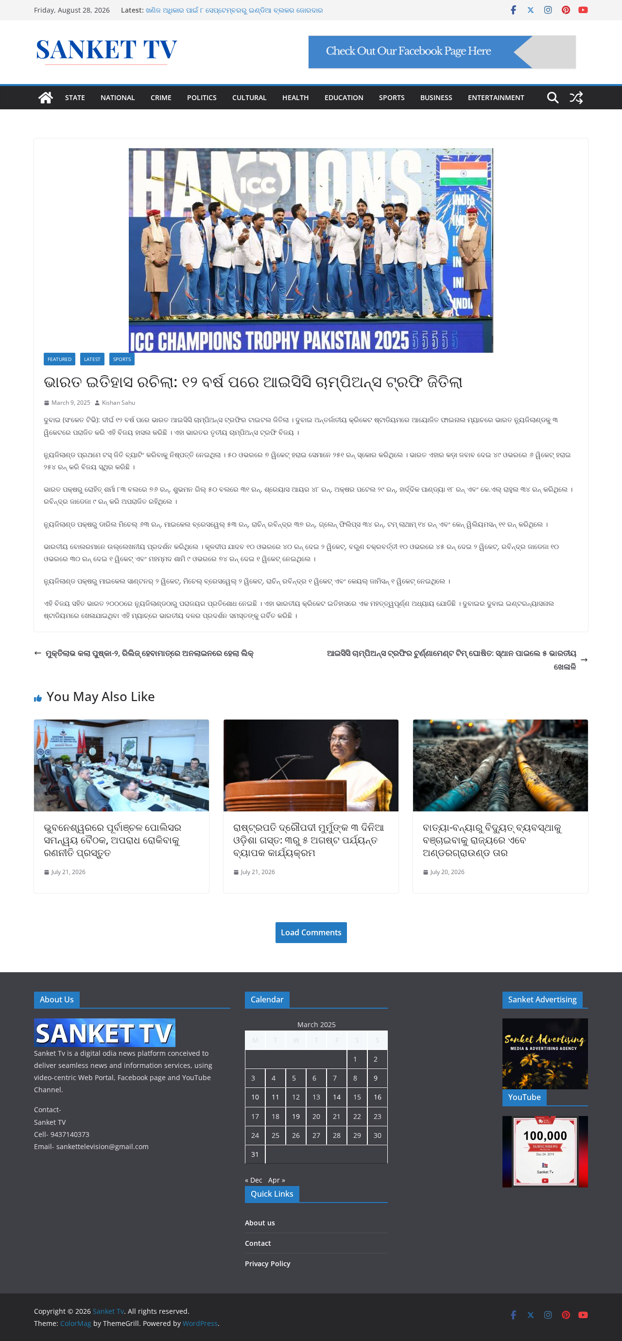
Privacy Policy (268, 1263)
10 (255, 1096)
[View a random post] (576, 97)
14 (337, 1096)
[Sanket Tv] (45, 97)
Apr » (276, 1180)
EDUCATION (344, 97)
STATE (75, 97)
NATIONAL (118, 97)
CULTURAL (249, 97)
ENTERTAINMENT (496, 97)
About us (260, 1222)
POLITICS (202, 97)
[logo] (104, 1024)
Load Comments (311, 932)
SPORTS (392, 97)
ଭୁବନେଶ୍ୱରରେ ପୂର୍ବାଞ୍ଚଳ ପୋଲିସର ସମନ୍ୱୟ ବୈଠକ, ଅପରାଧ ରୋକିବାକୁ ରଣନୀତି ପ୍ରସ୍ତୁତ (112, 840)
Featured (59, 359)
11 (275, 1096)
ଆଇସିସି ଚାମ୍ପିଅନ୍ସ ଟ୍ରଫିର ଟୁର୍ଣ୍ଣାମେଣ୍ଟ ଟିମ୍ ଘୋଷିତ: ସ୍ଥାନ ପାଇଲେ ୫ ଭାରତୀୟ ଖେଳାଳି (451, 660)
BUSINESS (436, 97)
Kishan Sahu (118, 402)
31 (255, 1154)
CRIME (161, 97)
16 (377, 1096)
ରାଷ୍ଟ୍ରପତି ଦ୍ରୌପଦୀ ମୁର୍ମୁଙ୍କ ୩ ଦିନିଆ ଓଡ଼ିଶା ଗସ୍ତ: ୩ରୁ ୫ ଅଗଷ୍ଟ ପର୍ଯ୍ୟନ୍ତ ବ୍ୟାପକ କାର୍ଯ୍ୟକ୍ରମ (308, 840)
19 (296, 1116)
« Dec (253, 1180)
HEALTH (295, 97)
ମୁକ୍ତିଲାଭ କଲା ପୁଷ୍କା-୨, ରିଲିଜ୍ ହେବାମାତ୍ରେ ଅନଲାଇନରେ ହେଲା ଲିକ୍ (150, 653)
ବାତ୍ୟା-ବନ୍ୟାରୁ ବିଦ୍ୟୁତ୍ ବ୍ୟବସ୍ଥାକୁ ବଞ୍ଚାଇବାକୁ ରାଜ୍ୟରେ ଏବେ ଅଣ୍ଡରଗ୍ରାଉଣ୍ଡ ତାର (492, 840)
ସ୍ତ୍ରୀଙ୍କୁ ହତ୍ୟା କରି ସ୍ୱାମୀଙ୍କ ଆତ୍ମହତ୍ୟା (206, 9)
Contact (258, 1243)
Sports (122, 359)
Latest (92, 359)
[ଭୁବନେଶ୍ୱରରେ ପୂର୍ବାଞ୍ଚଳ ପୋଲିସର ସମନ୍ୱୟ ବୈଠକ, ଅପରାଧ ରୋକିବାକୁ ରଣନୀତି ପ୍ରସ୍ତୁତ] (121, 726)
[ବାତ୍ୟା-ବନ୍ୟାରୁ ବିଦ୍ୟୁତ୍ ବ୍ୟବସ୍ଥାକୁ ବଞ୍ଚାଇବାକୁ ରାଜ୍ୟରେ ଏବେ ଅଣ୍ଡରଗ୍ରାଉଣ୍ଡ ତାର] (500, 726)
